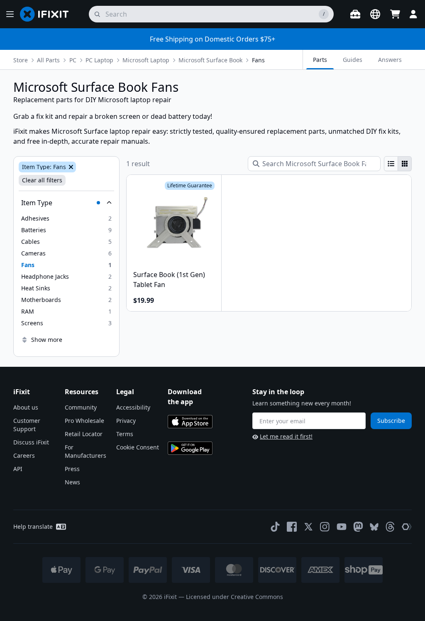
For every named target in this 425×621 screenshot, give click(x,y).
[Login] (413, 14)
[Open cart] (395, 14)
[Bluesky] (374, 527)
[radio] (391, 163)
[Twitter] (308, 527)
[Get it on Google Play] (190, 448)
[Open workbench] (355, 14)
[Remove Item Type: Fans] (70, 167)
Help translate (33, 526)
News (72, 482)
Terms (124, 434)
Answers (390, 60)
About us (25, 407)
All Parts (48, 60)
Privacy (126, 421)
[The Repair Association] (407, 527)
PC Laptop (99, 60)
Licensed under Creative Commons (234, 597)
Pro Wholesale (84, 421)
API (17, 469)
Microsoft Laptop (145, 60)
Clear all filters (42, 180)
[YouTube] (342, 527)
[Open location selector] (375, 14)
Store (20, 60)
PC (72, 60)
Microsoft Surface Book (210, 60)
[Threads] (390, 527)
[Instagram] (325, 527)
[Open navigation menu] (10, 14)
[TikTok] (275, 527)
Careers (24, 455)
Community (81, 407)
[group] (398, 163)
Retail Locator (84, 434)
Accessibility (133, 407)
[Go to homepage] (48, 14)
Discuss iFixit (31, 442)
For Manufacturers (85, 451)
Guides (352, 60)
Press (72, 469)
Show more (46, 340)
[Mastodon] (358, 527)
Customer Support (26, 425)
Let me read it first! (286, 436)
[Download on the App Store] (190, 422)
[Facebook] (292, 527)
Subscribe (391, 421)
